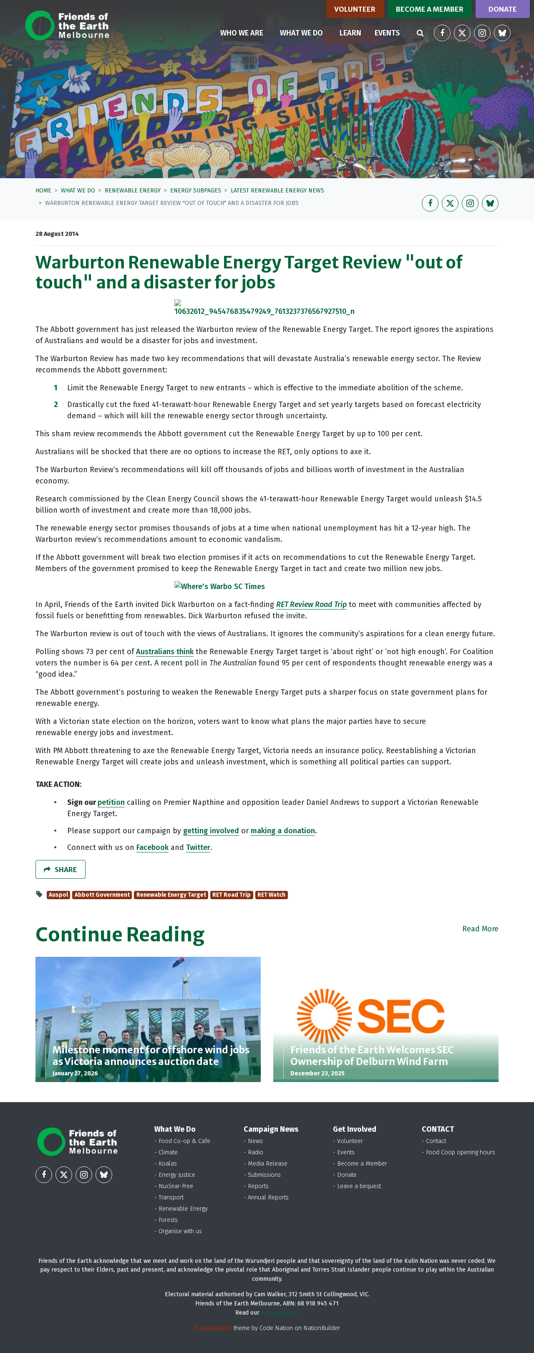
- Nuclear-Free (173, 1186)
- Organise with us (178, 1231)
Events (387, 33)
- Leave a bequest (357, 1186)
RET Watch (271, 894)
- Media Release (265, 1163)
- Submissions (262, 1175)
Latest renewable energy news (277, 190)
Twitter (198, 847)
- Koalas (165, 1163)
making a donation (283, 830)
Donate (503, 9)
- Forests (166, 1220)
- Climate (166, 1152)
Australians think (165, 651)
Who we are (241, 33)
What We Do (78, 190)
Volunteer (354, 9)
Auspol (58, 894)
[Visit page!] (442, 33)
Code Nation (276, 1328)
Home (43, 190)
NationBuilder (321, 1328)
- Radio (253, 1152)
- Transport (169, 1197)
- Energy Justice (174, 1175)
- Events (344, 1152)
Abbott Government (102, 894)
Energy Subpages (195, 190)
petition (111, 802)
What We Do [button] (306, 33)
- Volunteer (348, 1141)
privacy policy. (280, 1312)
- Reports (256, 1186)
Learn (350, 33)
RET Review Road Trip (311, 604)
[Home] (67, 25)
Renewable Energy (133, 190)
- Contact (434, 1141)
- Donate (345, 1175)
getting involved (211, 830)
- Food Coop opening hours (458, 1152)
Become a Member (429, 9)
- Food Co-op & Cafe (182, 1141)
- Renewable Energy (181, 1208)
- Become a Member (360, 1163)
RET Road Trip (231, 894)
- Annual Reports (266, 1197)
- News (253, 1141)
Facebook (152, 847)
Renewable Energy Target (171, 894)
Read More (480, 928)
